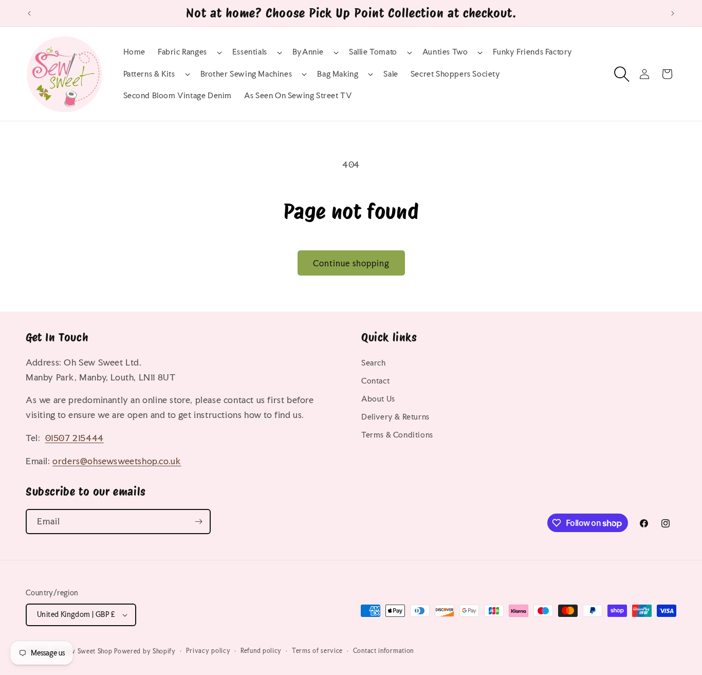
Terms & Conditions (397, 435)
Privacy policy (208, 650)
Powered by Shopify (145, 651)
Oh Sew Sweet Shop (83, 651)
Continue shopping (351, 263)
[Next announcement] (672, 13)
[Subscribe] (198, 521)
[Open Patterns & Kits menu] (177, 74)
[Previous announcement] (29, 13)
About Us (378, 399)
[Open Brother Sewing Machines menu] (294, 74)
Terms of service (317, 650)
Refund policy (261, 650)
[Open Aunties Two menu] (470, 52)
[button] (189, 52)
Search (373, 363)
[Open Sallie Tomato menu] (399, 52)
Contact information (383, 650)
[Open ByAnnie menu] (326, 52)
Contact (375, 381)
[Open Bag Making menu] (360, 74)
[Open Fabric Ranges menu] (209, 52)
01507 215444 (74, 437)
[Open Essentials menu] (269, 52)
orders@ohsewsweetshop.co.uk (116, 460)
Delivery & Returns (395, 417)
